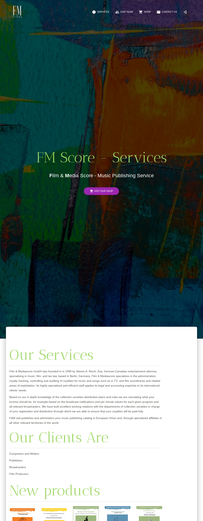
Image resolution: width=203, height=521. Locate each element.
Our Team (124, 12)
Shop (145, 12)
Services (100, 12)
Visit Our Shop (101, 191)
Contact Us (167, 12)
